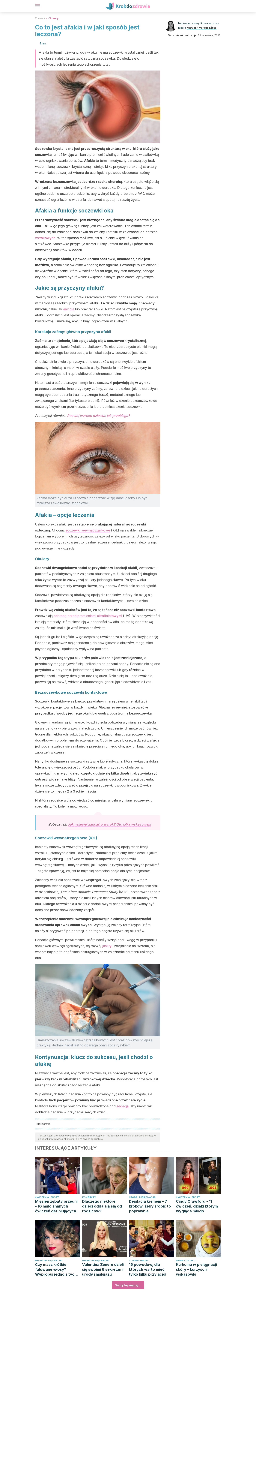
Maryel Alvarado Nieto (201, 27)
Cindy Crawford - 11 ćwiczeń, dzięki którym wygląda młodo (197, 1206)
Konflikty (89, 1197)
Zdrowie (40, 18)
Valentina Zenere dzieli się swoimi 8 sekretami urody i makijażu (103, 1269)
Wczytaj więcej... (128, 1285)
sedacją (123, 1106)
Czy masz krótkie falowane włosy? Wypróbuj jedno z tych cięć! (56, 1269)
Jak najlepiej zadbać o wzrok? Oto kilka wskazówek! (109, 824)
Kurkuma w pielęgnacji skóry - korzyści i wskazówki (196, 1269)
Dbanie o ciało (185, 1260)
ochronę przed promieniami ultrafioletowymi (88, 616)
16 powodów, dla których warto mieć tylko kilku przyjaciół (147, 1269)
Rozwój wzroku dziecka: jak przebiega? (98, 416)
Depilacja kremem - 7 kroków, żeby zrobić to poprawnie (150, 1206)
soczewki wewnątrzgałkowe (88, 530)
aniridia (68, 309)
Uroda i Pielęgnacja (142, 1197)
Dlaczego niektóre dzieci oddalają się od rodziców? (102, 1206)
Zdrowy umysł (139, 1260)
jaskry (107, 946)
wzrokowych (45, 238)
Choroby (53, 18)
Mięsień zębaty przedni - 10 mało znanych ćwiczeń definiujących (56, 1206)
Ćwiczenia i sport (47, 1197)
